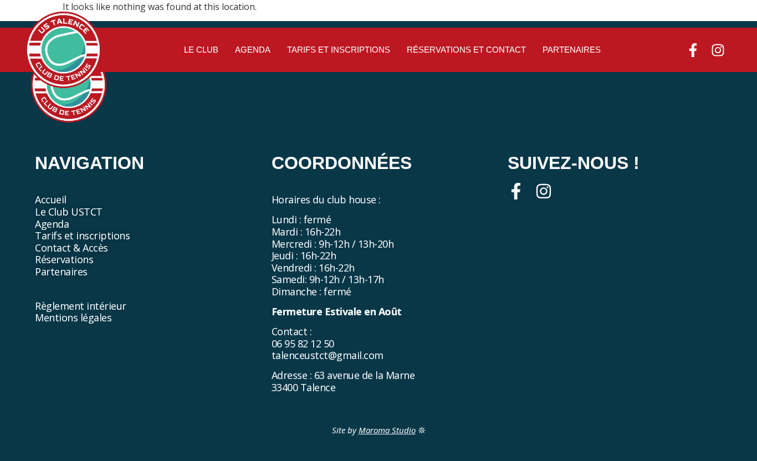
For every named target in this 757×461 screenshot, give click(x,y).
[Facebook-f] (693, 50)
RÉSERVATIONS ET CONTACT (466, 49)
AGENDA (252, 49)
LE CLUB (201, 49)
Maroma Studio (387, 430)
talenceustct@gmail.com (327, 355)
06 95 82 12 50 (303, 343)
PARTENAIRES (572, 49)
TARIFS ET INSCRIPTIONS (338, 49)
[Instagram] (718, 50)
